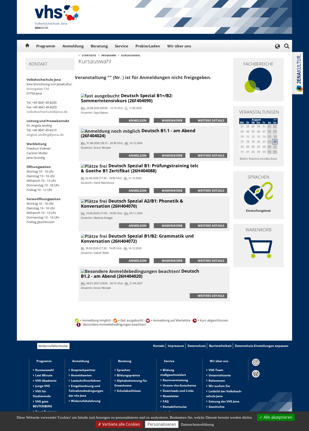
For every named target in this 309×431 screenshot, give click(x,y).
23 (275, 141)
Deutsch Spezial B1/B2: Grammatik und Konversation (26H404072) (137, 238)
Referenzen (217, 381)
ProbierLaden (147, 46)
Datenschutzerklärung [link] (197, 424)
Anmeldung (73, 46)
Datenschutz (197, 346)
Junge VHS (42, 386)
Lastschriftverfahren (86, 381)
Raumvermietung (175, 380)
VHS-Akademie (45, 381)
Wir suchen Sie (219, 386)
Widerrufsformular (53, 346)
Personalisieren (161, 424)
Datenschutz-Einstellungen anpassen (261, 346)
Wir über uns (179, 46)
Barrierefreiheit (220, 346)
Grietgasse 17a (38, 89)
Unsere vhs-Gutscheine (179, 385)
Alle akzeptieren (277, 417)
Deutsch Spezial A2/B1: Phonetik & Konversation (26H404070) (132, 203)
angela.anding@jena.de (45, 134)
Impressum (176, 346)
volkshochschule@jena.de (47, 112)
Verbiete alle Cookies (120, 424)
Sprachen (123, 370)
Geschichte (217, 407)
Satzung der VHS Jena (224, 401)
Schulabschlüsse (129, 391)
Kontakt (158, 346)
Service (121, 46)
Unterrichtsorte (220, 375)
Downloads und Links (178, 391)
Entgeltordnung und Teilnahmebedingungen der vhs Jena (86, 391)
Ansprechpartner (83, 370)
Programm (45, 46)
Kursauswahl (130, 55)
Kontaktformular (175, 407)
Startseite (89, 55)
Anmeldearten (81, 375)
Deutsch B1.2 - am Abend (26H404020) (140, 273)
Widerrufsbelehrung (85, 401)
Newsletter (171, 396)
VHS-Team (216, 370)
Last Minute (43, 375)
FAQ (166, 401)
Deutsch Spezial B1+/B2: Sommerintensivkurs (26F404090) (127, 98)
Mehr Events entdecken (258, 158)
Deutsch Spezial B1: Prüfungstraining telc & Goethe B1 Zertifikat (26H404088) (139, 168)
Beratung (99, 46)
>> (275, 119)
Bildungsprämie (128, 375)
